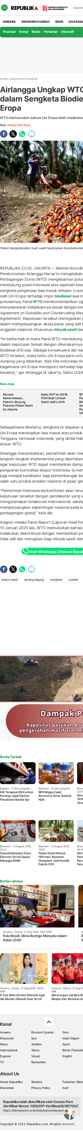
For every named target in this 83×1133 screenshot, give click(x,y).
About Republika (11, 1082)
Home (4, 78)
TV (2, 1062)
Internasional (8, 1050)
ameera (9, 21)
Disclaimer (7, 1088)
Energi (23, 31)
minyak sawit (65, 329)
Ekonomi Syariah (35, 21)
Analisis (36, 1044)
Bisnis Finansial (72, 1050)
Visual (35, 1056)
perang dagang (34, 579)
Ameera (5, 1032)
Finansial (9, 31)
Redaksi (36, 1082)
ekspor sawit (9, 579)
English (67, 1056)
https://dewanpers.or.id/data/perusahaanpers (34, 1110)
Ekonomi (16, 78)
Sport (66, 1044)
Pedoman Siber (72, 1082)
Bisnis (36, 31)
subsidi (73, 579)
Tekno (35, 1050)
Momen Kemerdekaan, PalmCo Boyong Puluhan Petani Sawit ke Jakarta (18, 402)
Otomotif (67, 31)
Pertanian (50, 31)
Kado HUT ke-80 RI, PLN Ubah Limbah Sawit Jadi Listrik (54, 398)
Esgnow (5, 1056)
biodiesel (63, 296)
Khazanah (6, 1038)
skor (59, 21)
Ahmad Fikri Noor (18, 125)
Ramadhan (38, 1062)
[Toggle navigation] (4, 7)
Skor (65, 1032)
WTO (37, 301)
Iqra (34, 1038)
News (4, 1044)
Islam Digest (70, 1038)
